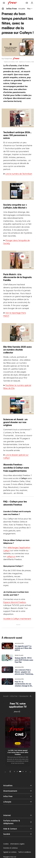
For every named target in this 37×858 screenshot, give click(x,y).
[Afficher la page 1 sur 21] (14, 771)
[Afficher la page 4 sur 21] (23, 771)
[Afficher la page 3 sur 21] (20, 771)
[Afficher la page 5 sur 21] (25, 771)
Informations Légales (17, 844)
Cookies (6, 844)
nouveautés (23, 696)
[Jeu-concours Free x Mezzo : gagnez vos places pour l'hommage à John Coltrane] (7, 669)
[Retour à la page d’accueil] (3, 8)
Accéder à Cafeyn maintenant (17, 619)
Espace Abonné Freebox (14, 602)
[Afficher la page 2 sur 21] (17, 771)
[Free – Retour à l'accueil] (12, 3)
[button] (17, 815)
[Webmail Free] (26, 3)
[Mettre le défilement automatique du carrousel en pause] (10, 771)
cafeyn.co (11, 556)
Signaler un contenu (9, 852)
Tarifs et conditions (24, 852)
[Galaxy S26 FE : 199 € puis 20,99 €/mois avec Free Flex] (7, 658)
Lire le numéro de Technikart (18, 174)
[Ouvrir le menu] (4, 3)
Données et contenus (10, 848)
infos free (11, 8)
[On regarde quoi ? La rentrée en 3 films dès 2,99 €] (7, 646)
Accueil (5, 696)
